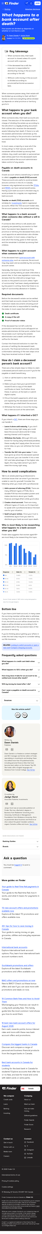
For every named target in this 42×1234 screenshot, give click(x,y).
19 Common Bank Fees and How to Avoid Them (20, 1000)
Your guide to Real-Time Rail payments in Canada (20, 888)
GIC (15, 419)
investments (17, 203)
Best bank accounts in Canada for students (17, 1064)
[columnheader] (8, 572)
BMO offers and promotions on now (18, 981)
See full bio (31, 770)
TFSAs (36, 185)
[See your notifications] (31, 3)
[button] (21, 841)
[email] (6, 749)
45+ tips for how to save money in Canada (17, 927)
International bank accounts (14, 947)
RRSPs (8, 188)
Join (38, 3)
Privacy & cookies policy (10, 1181)
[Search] (27, 3)
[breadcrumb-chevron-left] (3, 9)
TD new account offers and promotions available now (20, 909)
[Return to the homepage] (11, 3)
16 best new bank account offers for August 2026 (18, 1024)
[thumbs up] (17, 714)
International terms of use (11, 1175)
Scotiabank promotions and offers (17, 966)
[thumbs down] (24, 714)
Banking (7, 9)
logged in (18, 865)
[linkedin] (12, 749)
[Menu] (2, 3)
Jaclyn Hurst (11, 797)
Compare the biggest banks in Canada (19, 1044)
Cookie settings (7, 1187)
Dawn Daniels (11, 743)
